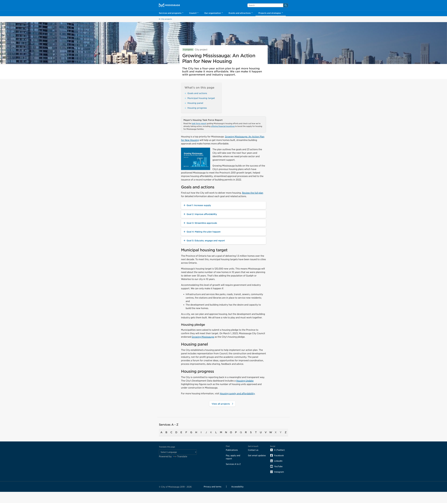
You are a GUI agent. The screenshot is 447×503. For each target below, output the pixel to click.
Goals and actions (197, 93)
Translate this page (167, 447)
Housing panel (195, 103)
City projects (166, 19)
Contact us (253, 450)
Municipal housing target (201, 98)
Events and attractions (240, 13)
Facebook (279, 455)
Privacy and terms (212, 486)
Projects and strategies (269, 13)
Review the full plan (252, 192)
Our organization (212, 13)
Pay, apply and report (233, 457)
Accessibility (237, 486)
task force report (199, 123)
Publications (232, 450)
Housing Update (245, 380)
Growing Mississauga (203, 336)
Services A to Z (233, 464)
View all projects (221, 404)
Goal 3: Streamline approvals (202, 223)
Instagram (279, 472)
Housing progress (197, 108)
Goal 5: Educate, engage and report (206, 240)
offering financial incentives (223, 126)
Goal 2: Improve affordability (202, 214)
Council (192, 13)
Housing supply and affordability (237, 393)
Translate (182, 456)
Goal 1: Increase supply (199, 205)
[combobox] (265, 5)
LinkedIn (278, 461)
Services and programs (170, 13)
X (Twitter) (279, 450)
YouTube (278, 466)
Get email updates (257, 455)
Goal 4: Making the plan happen (204, 231)
